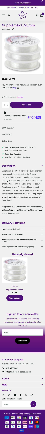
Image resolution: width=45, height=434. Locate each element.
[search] (9, 15)
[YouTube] (15, 395)
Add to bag (26, 105)
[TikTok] (32, 395)
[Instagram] (3, 395)
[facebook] (20, 395)
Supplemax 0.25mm (14, 289)
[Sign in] (37, 15)
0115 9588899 (12, 368)
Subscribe (22, 341)
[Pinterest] (9, 395)
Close (42, 1)
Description (8, 165)
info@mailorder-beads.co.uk (18, 372)
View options (14, 298)
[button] (8, 102)
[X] (26, 395)
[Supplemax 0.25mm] (15, 270)
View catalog (4, 15)
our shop (20, 97)
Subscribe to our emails (12, 399)
